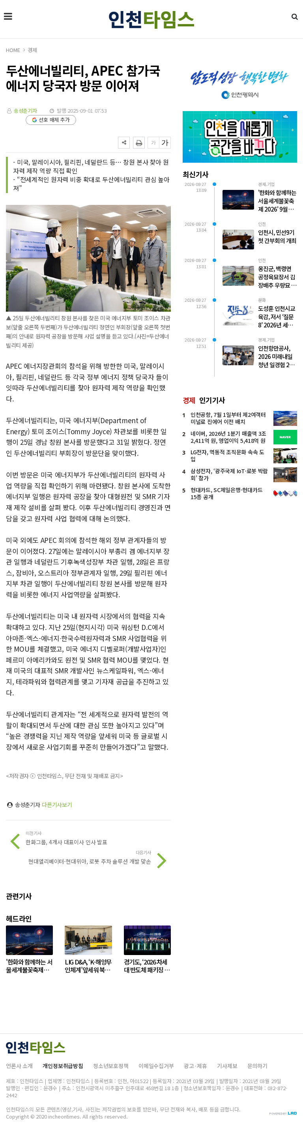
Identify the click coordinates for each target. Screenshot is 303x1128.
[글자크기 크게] (165, 143)
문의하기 (257, 1066)
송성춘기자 (25, 110)
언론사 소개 (19, 1066)
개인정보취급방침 (63, 1066)
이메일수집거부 (156, 1066)
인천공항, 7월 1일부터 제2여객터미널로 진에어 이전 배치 (228, 418)
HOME (13, 50)
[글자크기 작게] (153, 143)
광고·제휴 (195, 1066)
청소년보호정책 (111, 1066)
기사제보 (227, 1066)
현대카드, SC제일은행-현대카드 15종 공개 (226, 493)
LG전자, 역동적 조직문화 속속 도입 (227, 455)
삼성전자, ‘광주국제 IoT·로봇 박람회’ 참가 (229, 474)
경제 (32, 50)
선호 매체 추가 (54, 119)
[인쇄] (139, 143)
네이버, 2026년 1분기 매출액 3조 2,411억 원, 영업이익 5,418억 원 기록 (228, 440)
